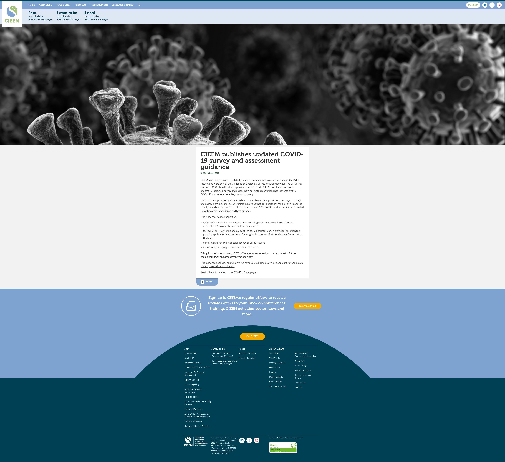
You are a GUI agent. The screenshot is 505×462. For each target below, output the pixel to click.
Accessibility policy (303, 370)
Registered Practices (193, 409)
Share (209, 282)
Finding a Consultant (247, 358)
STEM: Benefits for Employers (197, 367)
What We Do (274, 358)
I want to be (218, 349)
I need (242, 349)
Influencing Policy (191, 384)
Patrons (272, 372)
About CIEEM (45, 5)
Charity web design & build (279, 438)
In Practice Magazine (193, 421)
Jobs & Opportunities (122, 5)
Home (32, 5)
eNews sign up (307, 305)
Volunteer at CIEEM (277, 386)
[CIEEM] (12, 14)
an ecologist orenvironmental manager (40, 16)
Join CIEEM (80, 5)
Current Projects (191, 397)
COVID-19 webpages (245, 272)
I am (186, 349)
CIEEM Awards (275, 382)
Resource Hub (190, 353)
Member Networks (192, 363)
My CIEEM (473, 5)
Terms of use (300, 382)
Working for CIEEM (277, 363)
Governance (274, 367)
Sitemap (298, 387)
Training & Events (99, 5)
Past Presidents (276, 377)
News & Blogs (63, 5)
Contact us (299, 361)
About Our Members (247, 353)
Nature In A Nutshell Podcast (196, 426)
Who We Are (274, 353)
